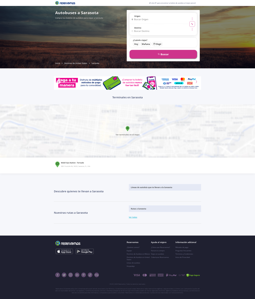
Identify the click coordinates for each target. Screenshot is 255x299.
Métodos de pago (181, 247)
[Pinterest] (83, 275)
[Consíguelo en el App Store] (64, 251)
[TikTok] (90, 275)
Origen (137, 16)
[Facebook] (57, 275)
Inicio (57, 63)
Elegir (159, 44)
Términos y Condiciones (184, 254)
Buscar (165, 54)
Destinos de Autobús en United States (138, 258)
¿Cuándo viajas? (140, 40)
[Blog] (96, 275)
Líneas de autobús (133, 263)
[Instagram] (70, 275)
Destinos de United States (75, 63)
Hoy (136, 44)
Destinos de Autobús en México (138, 254)
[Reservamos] (65, 3)
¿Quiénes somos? (133, 247)
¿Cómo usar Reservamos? (160, 247)
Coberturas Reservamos (160, 257)
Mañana (146, 44)
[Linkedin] (77, 275)
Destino (137, 28)
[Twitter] (64, 275)
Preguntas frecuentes (183, 250)
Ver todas (133, 217)
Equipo (129, 250)
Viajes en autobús (157, 254)
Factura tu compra (158, 250)
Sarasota (95, 63)
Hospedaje (131, 266)
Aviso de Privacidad (182, 257)
